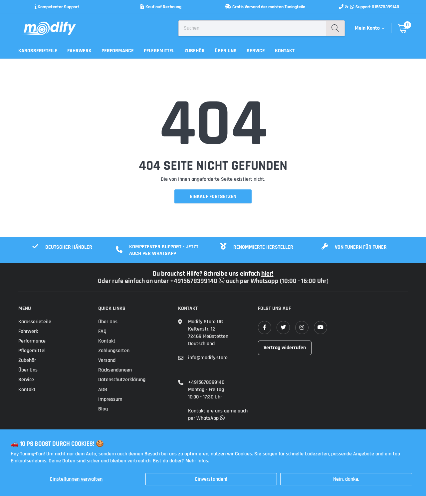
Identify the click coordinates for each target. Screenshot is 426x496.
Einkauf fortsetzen (213, 196)
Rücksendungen (115, 370)
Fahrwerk (79, 50)
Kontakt (285, 50)
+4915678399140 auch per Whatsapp (225, 281)
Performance (118, 50)
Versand (106, 360)
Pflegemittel (159, 50)
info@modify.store (208, 357)
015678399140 (385, 7)
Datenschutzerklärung (121, 379)
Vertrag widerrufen (285, 347)
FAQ (102, 331)
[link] (264, 327)
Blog (103, 408)
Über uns (226, 50)
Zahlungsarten (113, 350)
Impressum (110, 399)
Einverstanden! (211, 479)
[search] (335, 28)
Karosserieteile (37, 50)
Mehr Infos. (197, 460)
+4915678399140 (206, 382)
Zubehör (194, 50)
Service (256, 50)
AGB (102, 389)
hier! (267, 273)
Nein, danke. (346, 479)
